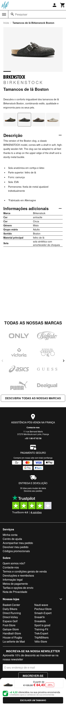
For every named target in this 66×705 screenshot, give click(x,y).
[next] (63, 360)
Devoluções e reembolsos (18, 575)
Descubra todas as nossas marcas (33, 398)
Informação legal (13, 579)
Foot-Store (9, 625)
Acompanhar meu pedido (18, 543)
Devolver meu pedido (15, 547)
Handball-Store (12, 633)
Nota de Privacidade (15, 592)
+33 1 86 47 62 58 (33, 438)
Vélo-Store (40, 641)
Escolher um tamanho (33, 700)
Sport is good (42, 625)
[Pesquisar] (12, 14)
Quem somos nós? (14, 563)
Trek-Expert (41, 633)
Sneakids (40, 621)
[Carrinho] (62, 5)
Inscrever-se (33, 676)
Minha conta (10, 535)
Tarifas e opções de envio (18, 588)
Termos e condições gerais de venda (25, 571)
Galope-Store (11, 629)
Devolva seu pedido (33, 490)
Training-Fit (41, 629)
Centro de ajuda (12, 539)
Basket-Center (11, 605)
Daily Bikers (10, 609)
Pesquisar (21, 14)
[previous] (2, 360)
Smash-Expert (42, 613)
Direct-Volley (10, 617)
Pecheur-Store (43, 609)
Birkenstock (23, 82)
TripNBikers (41, 637)
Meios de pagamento (15, 584)
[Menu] (4, 14)
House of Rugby (12, 637)
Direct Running (12, 613)
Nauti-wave (41, 605)
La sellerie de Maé (14, 641)
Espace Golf (10, 621)
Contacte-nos (33, 427)
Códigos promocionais (16, 551)
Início (6, 22)
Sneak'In (39, 617)
